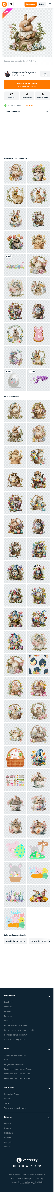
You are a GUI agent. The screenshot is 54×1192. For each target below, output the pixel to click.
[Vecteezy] (4, 4)
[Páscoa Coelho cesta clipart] (15, 172)
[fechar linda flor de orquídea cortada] (15, 611)
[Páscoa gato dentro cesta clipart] (15, 288)
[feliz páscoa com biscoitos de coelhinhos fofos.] (15, 519)
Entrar (41, 4)
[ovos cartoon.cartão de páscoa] (15, 357)
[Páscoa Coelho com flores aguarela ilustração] (15, 219)
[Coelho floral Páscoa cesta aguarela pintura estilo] (15, 380)
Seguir (45, 75)
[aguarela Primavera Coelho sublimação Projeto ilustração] (15, 265)
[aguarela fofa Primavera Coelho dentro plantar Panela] (15, 196)
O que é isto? (28, 105)
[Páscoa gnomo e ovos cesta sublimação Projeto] (15, 942)
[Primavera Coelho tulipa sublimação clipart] (15, 311)
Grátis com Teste (27, 84)
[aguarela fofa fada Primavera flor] (15, 542)
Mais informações (13, 111)
